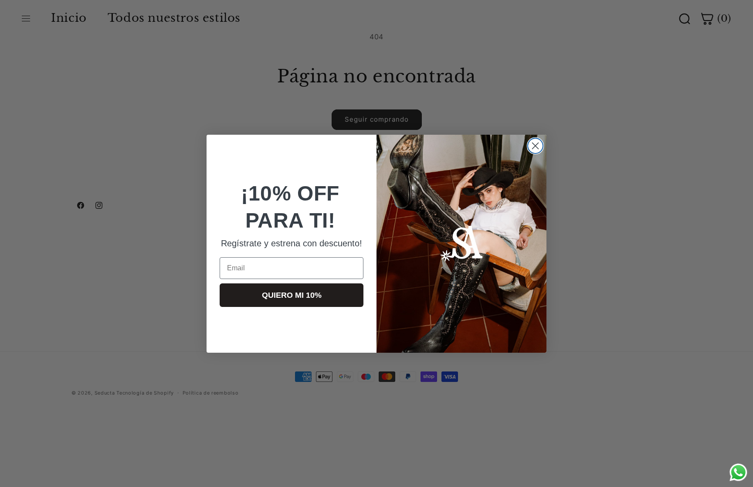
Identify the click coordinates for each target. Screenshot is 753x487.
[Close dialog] (535, 145)
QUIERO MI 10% (292, 295)
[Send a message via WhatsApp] (738, 472)
